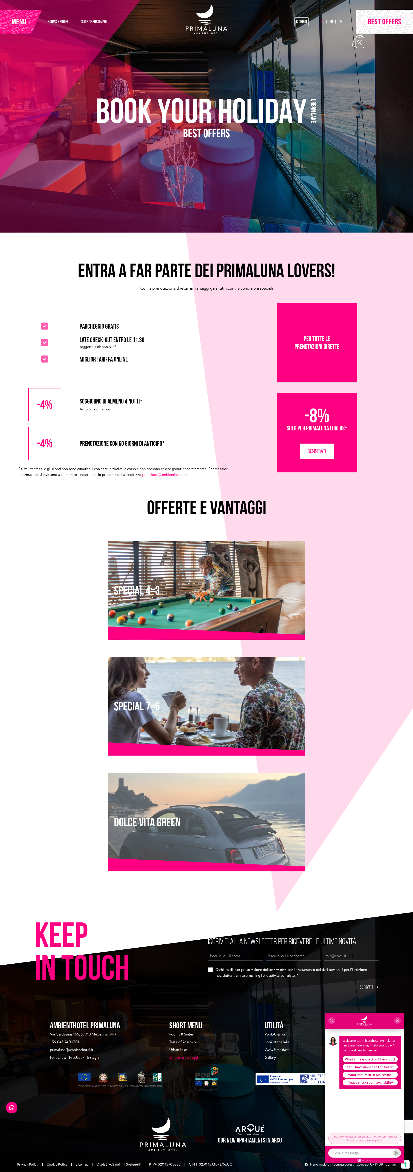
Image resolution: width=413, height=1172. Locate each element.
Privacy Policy (27, 1164)
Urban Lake (178, 1049)
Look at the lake (277, 1041)
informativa (278, 969)
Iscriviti (366, 986)
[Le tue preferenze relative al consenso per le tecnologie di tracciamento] (405, 1164)
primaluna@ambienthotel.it (164, 474)
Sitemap (82, 1164)
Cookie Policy (57, 1164)
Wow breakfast (277, 1049)
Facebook (76, 1057)
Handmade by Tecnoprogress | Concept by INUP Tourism (353, 1164)
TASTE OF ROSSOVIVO (93, 21)
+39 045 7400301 (64, 1041)
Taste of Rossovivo (183, 1041)
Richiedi (301, 21)
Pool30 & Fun (275, 1034)
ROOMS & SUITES (58, 21)
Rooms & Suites (181, 1034)
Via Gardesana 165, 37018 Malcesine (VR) (83, 1034)
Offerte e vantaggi (197, 1057)
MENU (19, 21)
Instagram (95, 1057)
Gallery (270, 1057)
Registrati (317, 450)
